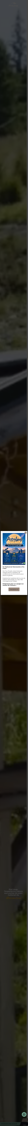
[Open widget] (24, 1114)
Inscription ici (14, 589)
